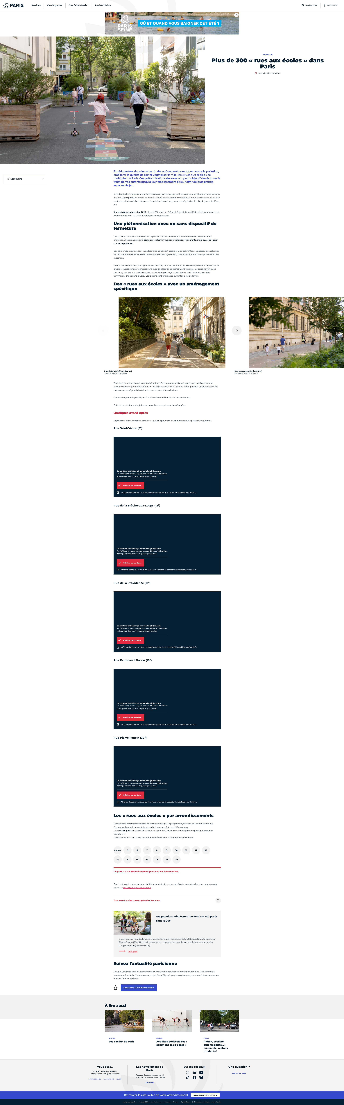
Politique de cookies (200, 1102)
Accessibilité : (154, 1102)
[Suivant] (237, 330)
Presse (175, 1102)
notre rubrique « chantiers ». (137, 887)
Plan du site (216, 1102)
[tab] (118, 850)
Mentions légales (130, 1102)
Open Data (185, 1102)
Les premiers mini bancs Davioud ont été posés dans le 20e (187, 918)
